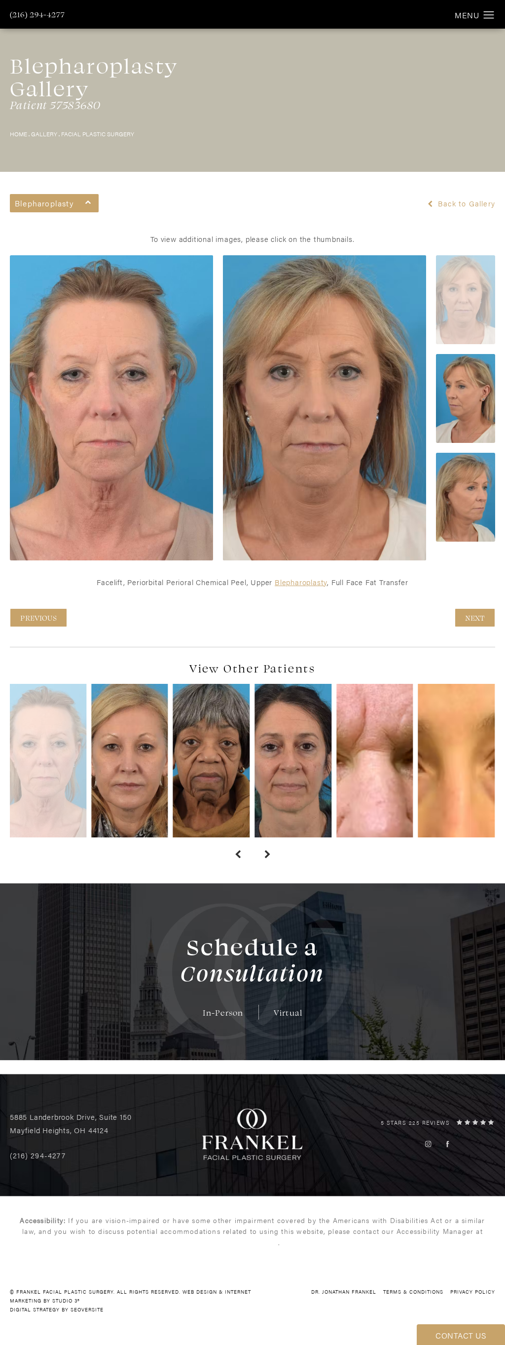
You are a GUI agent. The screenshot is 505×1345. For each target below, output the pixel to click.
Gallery (44, 133)
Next (475, 618)
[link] (37, 14)
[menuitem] (428, 1144)
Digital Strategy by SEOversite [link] (57, 1309)
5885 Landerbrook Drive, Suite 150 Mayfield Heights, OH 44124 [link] (70, 1123)
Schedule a (252, 959)
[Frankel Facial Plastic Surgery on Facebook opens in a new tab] (447, 1144)
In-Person (223, 1012)
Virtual (288, 1012)
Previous (38, 618)
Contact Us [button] (460, 1335)
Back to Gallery (465, 203)
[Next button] (267, 854)
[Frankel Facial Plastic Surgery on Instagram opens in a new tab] (428, 1144)
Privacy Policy (472, 1291)
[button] (489, 15)
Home (18, 133)
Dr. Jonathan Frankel (343, 1291)
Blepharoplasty (301, 582)
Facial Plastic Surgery (97, 133)
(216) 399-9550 (251, 1242)
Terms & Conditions (413, 1291)
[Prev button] (238, 854)
